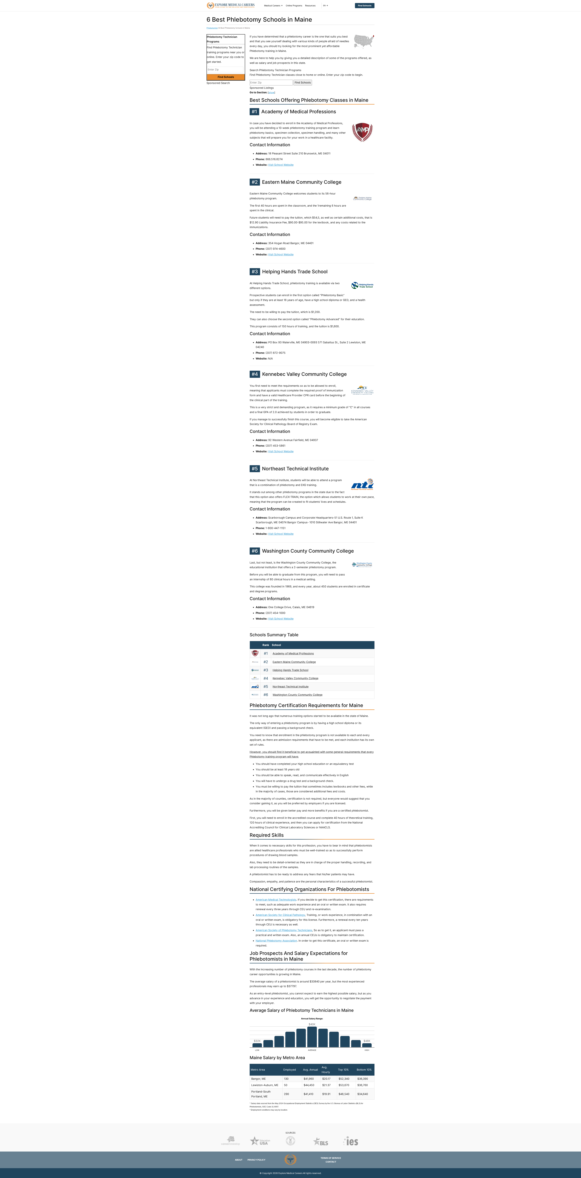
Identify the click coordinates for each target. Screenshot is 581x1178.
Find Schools (364, 5)
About (238, 1159)
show (271, 92)
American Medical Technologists (276, 899)
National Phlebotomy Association (276, 940)
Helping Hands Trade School (290, 670)
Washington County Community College (297, 694)
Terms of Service (331, 1158)
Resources (310, 5)
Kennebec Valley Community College (295, 678)
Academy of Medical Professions (293, 653)
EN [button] (324, 5)
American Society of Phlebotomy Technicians (284, 930)
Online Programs (294, 5)
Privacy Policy (256, 1159)
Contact (331, 1161)
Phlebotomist (212, 28)
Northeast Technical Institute (291, 686)
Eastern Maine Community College (294, 661)
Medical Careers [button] (272, 5)
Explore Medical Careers (290, 1173)
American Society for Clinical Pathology (280, 915)
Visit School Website (281, 164)
